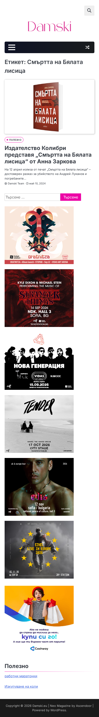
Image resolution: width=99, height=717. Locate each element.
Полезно (15, 139)
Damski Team (16, 183)
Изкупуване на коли (21, 686)
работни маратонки (21, 676)
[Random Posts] (87, 47)
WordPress (58, 710)
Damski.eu (39, 706)
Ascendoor (84, 706)
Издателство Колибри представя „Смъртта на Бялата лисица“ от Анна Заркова (48, 155)
